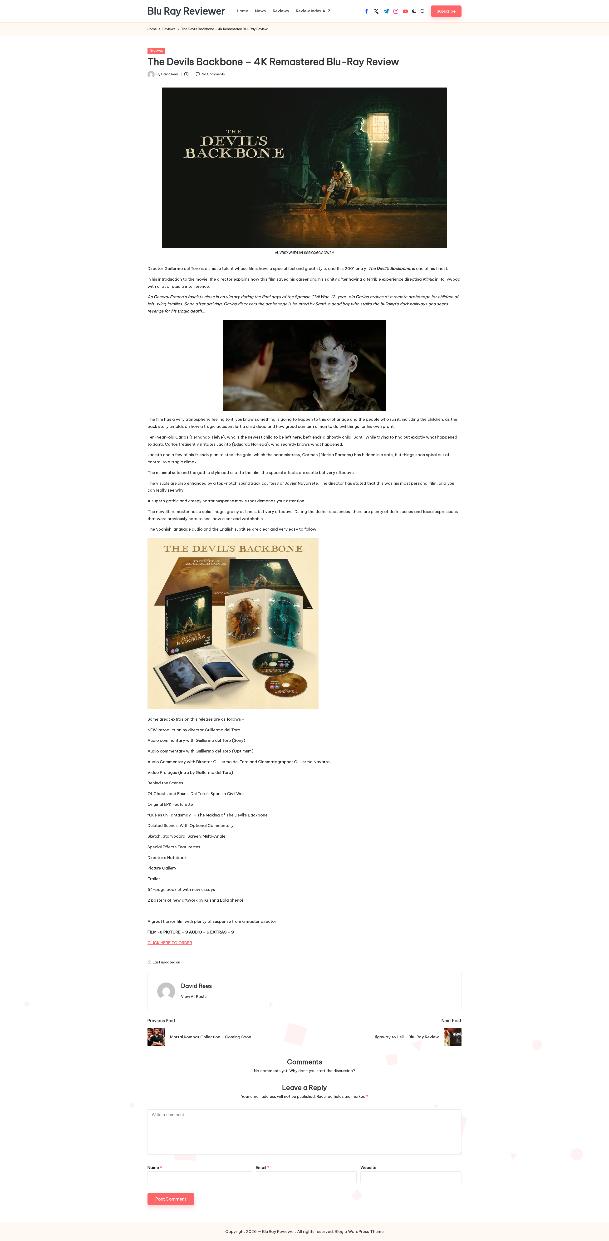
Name (154, 1167)
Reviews (156, 51)
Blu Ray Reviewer (186, 11)
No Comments (213, 74)
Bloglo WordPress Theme (359, 1231)
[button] (446, 11)
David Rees (196, 985)
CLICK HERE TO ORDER (169, 942)
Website (368, 1167)
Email (262, 1167)
